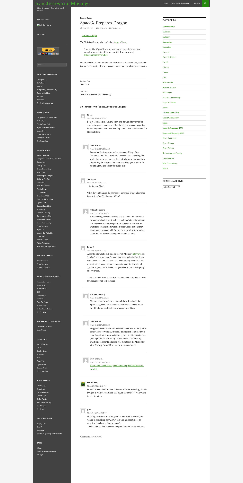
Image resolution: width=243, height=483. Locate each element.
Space (89, 18)
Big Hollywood (42, 344)
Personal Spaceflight (44, 206)
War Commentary (170, 163)
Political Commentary (171, 98)
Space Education (169, 138)
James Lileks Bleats (43, 93)
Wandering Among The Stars (46, 246)
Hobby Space (41, 121)
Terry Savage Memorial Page (180, 3)
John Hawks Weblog (44, 402)
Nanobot (40, 299)
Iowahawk (40, 430)
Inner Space (41, 172)
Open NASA (41, 203)
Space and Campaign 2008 (173, 133)
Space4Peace (41, 330)
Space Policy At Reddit (44, 233)
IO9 (38, 292)
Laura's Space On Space (45, 176)
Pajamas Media (42, 368)
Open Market (41, 365)
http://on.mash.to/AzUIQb (96, 55)
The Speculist (41, 312)
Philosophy (167, 92)
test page (197, 3)
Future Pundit (41, 289)
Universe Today (42, 240)
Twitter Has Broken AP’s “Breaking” (96, 93)
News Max (41, 361)
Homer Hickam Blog (44, 169)
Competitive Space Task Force (47, 117)
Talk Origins (41, 406)
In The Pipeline (42, 399)
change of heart (119, 42)
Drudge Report (42, 351)
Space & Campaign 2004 (173, 128)
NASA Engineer (42, 189)
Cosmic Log (41, 162)
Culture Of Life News (44, 327)
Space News (41, 131)
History (166, 67)
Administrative (169, 27)
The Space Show (42, 141)
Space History (168, 143)
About (166, 3)
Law (164, 77)
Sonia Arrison (41, 305)
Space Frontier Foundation (46, 128)
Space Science (168, 148)
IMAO (39, 427)
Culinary (166, 37)
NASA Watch (41, 193)
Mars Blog (40, 182)
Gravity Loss (41, 166)
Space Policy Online (44, 134)
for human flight (89, 35)
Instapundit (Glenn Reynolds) (47, 90)
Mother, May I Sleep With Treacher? (49, 434)
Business (83, 18)
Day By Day (41, 424)
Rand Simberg (102, 28)
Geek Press (41, 389)
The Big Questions (43, 268)
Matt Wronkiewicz (43, 186)
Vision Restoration (43, 243)
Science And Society (171, 113)
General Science (169, 57)
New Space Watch (43, 196)
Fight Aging (41, 285)
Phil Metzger (41, 209)
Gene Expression (43, 392)
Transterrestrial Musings (62, 3)
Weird (165, 168)
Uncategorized (168, 158)
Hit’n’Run (40, 83)
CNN (39, 348)
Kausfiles (40, 96)
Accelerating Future (43, 282)
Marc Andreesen (42, 261)
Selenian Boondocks (44, 219)
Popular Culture (169, 103)
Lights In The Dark (43, 179)
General (166, 52)
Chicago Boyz (42, 80)
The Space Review (43, 138)
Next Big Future (42, 302)
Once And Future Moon (45, 199)
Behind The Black (43, 155)
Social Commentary (171, 118)
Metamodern (41, 295)
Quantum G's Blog (43, 213)
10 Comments (116, 28)
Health (165, 62)
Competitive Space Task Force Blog (49, 159)
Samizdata (40, 100)
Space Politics (41, 236)
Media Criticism (169, 87)
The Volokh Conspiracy (45, 103)
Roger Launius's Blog (44, 216)
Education (167, 47)
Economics (167, 42)
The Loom (40, 409)
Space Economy (42, 226)
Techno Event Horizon (44, 309)
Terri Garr (85, 83)
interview (137, 254)
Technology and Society (172, 153)
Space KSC (41, 230)
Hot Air (39, 86)
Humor (165, 72)
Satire (165, 108)
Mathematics (168, 82)
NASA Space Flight (43, 124)
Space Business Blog (44, 223)
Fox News (40, 354)
